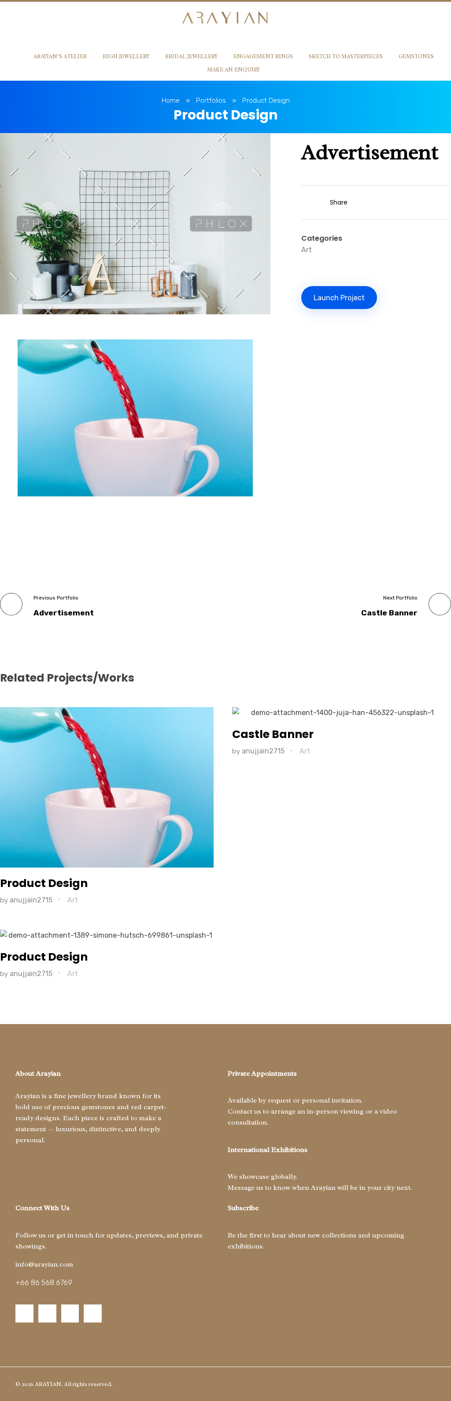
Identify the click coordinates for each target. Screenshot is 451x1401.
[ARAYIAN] (225, 18)
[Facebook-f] (47, 1313)
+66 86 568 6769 (43, 1282)
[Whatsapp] (70, 1313)
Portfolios (211, 100)
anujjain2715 (32, 900)
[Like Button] (305, 203)
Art (306, 250)
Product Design (44, 883)
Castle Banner (273, 734)
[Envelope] (93, 1313)
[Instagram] (24, 1313)
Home (171, 100)
